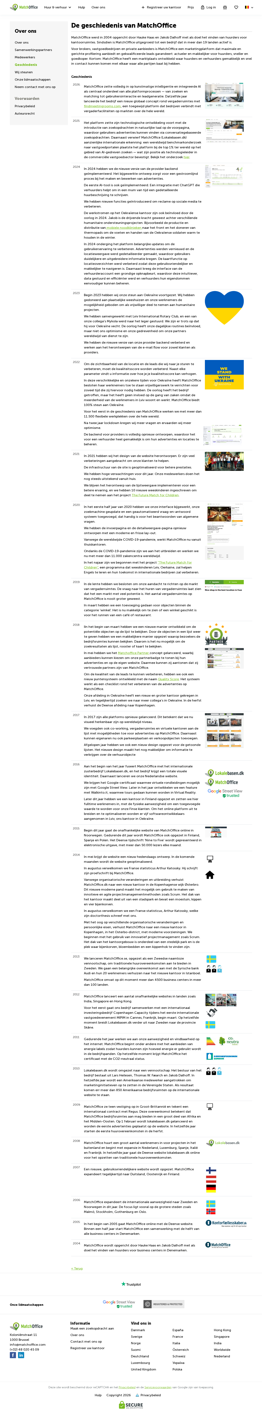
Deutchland (140, 1356)
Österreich (181, 1349)
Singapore (221, 1336)
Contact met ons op (86, 1341)
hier (186, 157)
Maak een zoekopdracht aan (92, 1328)
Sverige (136, 1336)
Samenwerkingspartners (33, 50)
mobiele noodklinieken (124, 227)
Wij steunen (24, 72)
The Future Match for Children (155, 495)
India (217, 1343)
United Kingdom (143, 1369)
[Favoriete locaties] (236, 7)
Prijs (191, 7)
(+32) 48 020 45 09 (24, 1349)
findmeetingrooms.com (102, 106)
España (178, 1330)
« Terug (77, 1268)
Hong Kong (222, 1330)
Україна (178, 1363)
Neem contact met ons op (35, 87)
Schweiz (179, 1356)
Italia (176, 1343)
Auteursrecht (25, 113)
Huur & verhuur (55, 7)
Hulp (81, 7)
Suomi (136, 1349)
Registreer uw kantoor (164, 7)
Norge (136, 1343)
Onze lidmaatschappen (33, 79)
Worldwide (222, 1349)
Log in (211, 7)
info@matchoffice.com (28, 1344)
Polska (177, 1369)
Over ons (98, 7)
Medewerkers (25, 57)
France (178, 1336)
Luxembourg (140, 1363)
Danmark (138, 1330)
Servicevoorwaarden (158, 1387)
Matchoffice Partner (134, 653)
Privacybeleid (25, 106)
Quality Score (168, 679)
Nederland (222, 1356)
